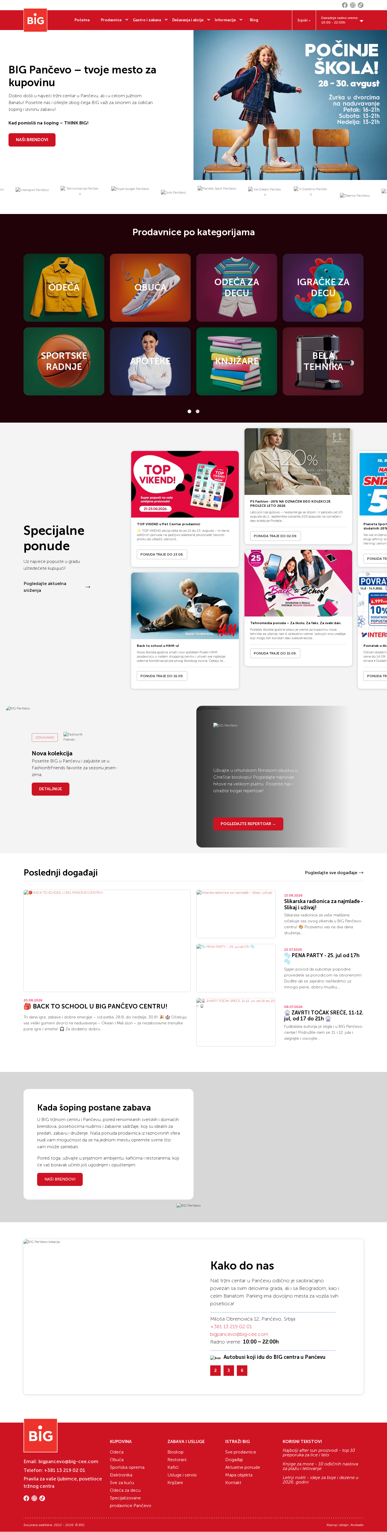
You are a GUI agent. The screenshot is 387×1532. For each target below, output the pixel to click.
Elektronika (121, 1475)
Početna (82, 20)
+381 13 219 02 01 (231, 1326)
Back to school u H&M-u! (158, 646)
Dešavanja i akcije (187, 20)
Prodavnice (111, 20)
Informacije (225, 20)
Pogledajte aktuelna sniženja (45, 587)
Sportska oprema (127, 1467)
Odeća (117, 1452)
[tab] (189, 411)
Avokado (356, 1525)
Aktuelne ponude (242, 1467)
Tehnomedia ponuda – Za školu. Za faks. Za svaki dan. (295, 623)
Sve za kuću (122, 1482)
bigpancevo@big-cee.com (239, 1334)
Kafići (172, 1467)
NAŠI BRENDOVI (32, 139)
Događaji (234, 1459)
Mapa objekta (238, 1475)
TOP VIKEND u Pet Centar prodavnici (168, 524)
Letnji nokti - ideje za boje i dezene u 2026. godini (320, 1479)
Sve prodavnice (240, 1452)
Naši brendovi (59, 1179)
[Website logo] (35, 20)
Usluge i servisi (182, 1475)
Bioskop (175, 1452)
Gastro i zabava (147, 20)
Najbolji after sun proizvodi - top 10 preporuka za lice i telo (319, 1452)
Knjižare (175, 1482)
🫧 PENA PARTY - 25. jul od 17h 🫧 (322, 958)
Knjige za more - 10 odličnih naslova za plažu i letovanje (320, 1466)
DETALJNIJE (50, 789)
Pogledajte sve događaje (331, 872)
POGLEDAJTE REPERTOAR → (248, 823)
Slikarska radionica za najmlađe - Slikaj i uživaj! (323, 904)
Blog (254, 20)
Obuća (117, 1459)
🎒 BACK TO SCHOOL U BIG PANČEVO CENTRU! (95, 1006)
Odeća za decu (125, 1490)
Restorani (176, 1459)
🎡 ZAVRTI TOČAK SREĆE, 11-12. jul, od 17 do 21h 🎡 (323, 1016)
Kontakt (233, 1482)
